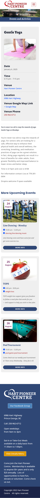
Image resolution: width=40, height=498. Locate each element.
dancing (8, 233)
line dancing (16, 233)
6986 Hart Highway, (12, 98)
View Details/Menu (15, 453)
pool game (9, 353)
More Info (20, 247)
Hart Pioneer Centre (13, 88)
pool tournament (20, 353)
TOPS (6, 283)
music (24, 233)
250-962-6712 (10, 115)
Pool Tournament (12, 345)
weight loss (9, 291)
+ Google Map (10, 106)
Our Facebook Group (20, 405)
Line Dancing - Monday (15, 225)
